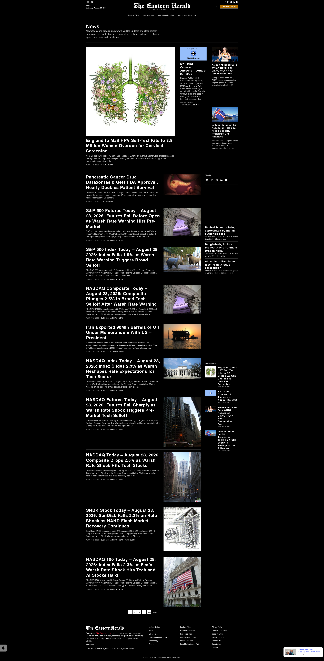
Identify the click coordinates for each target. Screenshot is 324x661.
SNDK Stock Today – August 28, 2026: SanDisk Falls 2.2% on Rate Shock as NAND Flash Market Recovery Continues (121, 517)
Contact (215, 647)
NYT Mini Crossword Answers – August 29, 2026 (193, 68)
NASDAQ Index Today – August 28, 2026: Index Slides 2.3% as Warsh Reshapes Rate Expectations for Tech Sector (123, 368)
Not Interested (160, 28)
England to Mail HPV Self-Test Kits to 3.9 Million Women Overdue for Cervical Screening (129, 145)
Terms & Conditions (219, 630)
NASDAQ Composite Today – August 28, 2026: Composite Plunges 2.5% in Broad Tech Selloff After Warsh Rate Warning (121, 295)
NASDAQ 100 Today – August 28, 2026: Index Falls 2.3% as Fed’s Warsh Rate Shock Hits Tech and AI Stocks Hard (121, 567)
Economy (114, 351)
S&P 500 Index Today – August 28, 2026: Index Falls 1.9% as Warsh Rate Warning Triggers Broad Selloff (122, 257)
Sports (151, 644)
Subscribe (180, 28)
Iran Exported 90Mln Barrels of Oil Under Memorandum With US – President (122, 332)
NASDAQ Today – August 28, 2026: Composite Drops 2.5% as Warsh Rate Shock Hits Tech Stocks (123, 460)
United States (154, 627)
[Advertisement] (221, 204)
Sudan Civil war (186, 640)
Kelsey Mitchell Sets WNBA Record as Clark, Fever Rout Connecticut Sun (224, 69)
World (151, 630)
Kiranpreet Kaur (191, 105)
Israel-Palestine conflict (189, 644)
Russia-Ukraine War (188, 630)
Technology (130, 540)
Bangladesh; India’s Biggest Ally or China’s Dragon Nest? (221, 247)
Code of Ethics (217, 634)
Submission (216, 644)
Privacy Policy (217, 627)
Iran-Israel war (186, 634)
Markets (113, 240)
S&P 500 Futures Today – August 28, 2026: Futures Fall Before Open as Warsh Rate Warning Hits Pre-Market (123, 218)
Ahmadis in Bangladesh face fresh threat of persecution (221, 264)
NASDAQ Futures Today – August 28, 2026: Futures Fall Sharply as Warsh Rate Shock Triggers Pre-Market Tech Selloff (121, 407)
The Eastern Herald (104, 633)
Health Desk (108, 165)
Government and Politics (158, 637)
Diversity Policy (218, 637)
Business (105, 240)
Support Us (216, 640)
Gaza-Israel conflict (188, 637)
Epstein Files (185, 627)
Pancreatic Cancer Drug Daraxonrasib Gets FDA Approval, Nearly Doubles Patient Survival (122, 182)
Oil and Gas (153, 634)
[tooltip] (225, 2)
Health (104, 201)
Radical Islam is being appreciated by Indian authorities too (220, 230)
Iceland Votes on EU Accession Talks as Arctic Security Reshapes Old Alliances (224, 130)
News (110, 201)
